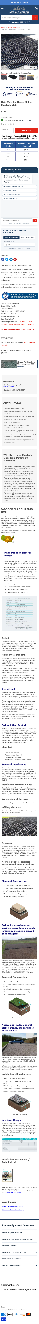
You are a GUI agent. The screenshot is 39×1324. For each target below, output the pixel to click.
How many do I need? (9, 190)
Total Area (8, 241)
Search (3, 1307)
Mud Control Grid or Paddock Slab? (13, 186)
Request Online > (9, 386)
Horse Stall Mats (14, 27)
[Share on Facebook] (2, 259)
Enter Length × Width (27, 237)
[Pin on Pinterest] (15, 259)
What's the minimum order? (11, 194)
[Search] (35, 17)
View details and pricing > (13, 1193)
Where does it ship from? (10, 198)
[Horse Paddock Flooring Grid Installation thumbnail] (30, 77)
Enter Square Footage (11, 237)
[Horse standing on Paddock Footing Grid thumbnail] (22, 77)
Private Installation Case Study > (13, 1210)
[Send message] (35, 220)
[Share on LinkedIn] (11, 259)
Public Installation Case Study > (12, 1207)
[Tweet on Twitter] (6, 259)
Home (3, 27)
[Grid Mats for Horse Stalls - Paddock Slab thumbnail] (4, 77)
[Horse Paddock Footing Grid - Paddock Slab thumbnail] (12, 77)
